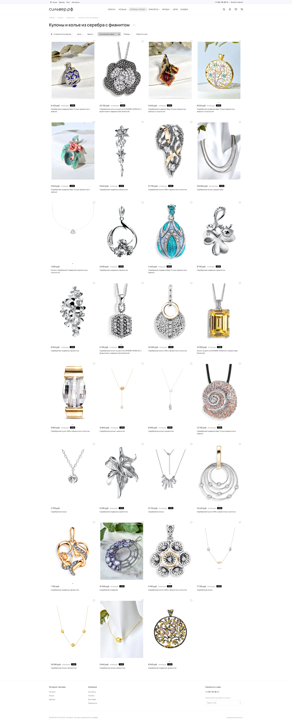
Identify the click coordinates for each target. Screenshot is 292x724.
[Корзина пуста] (242, 9)
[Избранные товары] (236, 9)
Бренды (52, 699)
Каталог (52, 692)
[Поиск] (224, 9)
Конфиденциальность (235, 717)
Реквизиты (92, 703)
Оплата (91, 695)
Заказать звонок (237, 2)
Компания (92, 687)
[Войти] (230, 9)
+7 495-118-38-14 (221, 2)
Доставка (92, 699)
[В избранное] (94, 41)
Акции (51, 695)
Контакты (92, 692)
